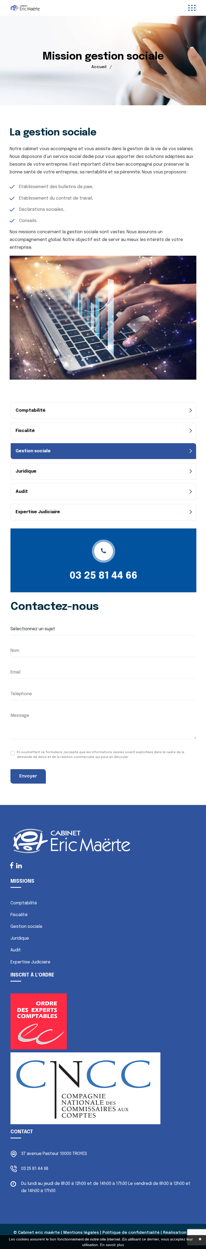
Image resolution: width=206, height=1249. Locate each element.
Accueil (98, 67)
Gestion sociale (33, 451)
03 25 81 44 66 (103, 576)
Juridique (26, 471)
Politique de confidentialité (131, 1233)
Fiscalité (25, 431)
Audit (22, 491)
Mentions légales (81, 1233)
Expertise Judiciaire (38, 512)
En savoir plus (112, 1245)
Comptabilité (31, 410)
